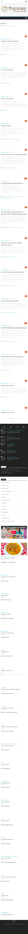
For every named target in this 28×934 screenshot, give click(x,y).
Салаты (3, 515)
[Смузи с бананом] (14, 886)
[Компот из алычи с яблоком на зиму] (14, 718)
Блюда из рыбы (4, 96)
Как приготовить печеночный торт (12, 183)
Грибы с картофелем (6, 858)
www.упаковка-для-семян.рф (7, 472)
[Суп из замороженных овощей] (3, 432)
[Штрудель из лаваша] (3, 452)
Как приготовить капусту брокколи (12, 357)
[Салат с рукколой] (14, 755)
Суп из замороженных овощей (13, 432)
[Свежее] (4, 427)
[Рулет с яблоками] (14, 793)
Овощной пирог (6, 126)
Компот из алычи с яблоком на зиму (9, 726)
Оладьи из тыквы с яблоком (10, 41)
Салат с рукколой (5, 764)
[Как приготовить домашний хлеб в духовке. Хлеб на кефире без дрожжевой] (14, 202)
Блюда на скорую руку (6, 354)
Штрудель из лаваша (11, 452)
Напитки (4, 509)
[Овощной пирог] (14, 116)
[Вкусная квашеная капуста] (14, 830)
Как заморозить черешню (7, 708)
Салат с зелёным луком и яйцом (8, 876)
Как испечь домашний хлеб (9, 301)
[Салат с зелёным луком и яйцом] (14, 868)
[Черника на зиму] (14, 643)
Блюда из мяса (5, 485)
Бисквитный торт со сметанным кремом (14, 154)
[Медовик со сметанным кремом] (3, 439)
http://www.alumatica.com (6, 471)
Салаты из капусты (6, 518)
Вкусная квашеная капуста (7, 839)
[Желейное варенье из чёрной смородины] (14, 680)
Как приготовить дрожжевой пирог (12, 272)
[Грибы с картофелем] (14, 849)
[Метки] (24, 427)
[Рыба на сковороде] (14, 88)
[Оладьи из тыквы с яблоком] (14, 31)
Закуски (3, 181)
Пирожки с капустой (7, 412)
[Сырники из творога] (14, 375)
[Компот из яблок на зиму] (14, 661)
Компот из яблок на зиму (6, 670)
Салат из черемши (5, 820)
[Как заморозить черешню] (14, 699)
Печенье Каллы (10, 445)
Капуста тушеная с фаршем (7, 745)
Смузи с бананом (5, 895)
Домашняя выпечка (5, 67)
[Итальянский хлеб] (14, 60)
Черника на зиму (5, 651)
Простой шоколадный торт (7, 914)
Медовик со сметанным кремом (13, 438)
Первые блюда (20, 430)
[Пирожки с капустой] (14, 402)
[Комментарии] (17, 427)
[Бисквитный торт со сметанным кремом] (14, 144)
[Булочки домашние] (14, 774)
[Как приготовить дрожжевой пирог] (14, 262)
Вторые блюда (5, 494)
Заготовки (4, 503)
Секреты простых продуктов (8, 521)
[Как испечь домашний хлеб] (14, 291)
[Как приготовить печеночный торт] (14, 173)
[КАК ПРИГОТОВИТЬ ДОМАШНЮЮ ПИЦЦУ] (14, 318)
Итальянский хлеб (7, 70)
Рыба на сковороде (7, 98)
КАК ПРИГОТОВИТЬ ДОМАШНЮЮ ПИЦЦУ (14, 328)
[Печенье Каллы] (3, 445)
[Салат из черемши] (14, 811)
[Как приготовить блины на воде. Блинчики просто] (14, 233)
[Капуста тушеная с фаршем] (14, 736)
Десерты (4, 497)
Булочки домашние (5, 783)
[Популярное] (10, 427)
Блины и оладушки (5, 39)
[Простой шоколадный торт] (14, 905)
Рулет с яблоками (5, 801)
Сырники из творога (7, 385)
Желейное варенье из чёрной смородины (10, 689)
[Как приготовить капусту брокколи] (14, 347)
